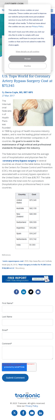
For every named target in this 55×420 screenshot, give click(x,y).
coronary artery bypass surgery (19, 160)
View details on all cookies (27, 51)
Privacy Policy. (38, 26)
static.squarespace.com (13, 261)
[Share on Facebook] (16, 291)
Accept (27, 58)
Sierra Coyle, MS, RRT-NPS (19, 92)
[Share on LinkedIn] (23, 291)
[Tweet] (30, 291)
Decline (27, 66)
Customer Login (14, 3)
